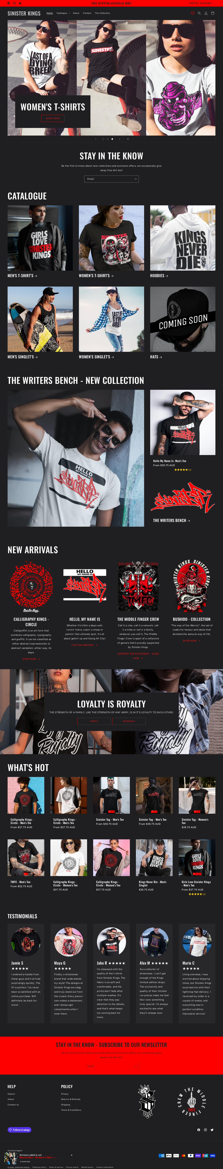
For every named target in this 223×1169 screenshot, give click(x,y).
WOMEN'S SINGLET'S (94, 356)
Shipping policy (39, 1167)
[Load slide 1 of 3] (103, 139)
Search (11, 1094)
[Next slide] (119, 139)
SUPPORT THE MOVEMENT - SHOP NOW (138, 656)
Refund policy (87, 1167)
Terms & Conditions (71, 1110)
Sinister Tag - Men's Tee (110, 819)
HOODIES (157, 275)
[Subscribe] (135, 179)
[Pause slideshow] (127, 139)
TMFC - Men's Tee (20, 882)
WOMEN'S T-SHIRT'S (94, 275)
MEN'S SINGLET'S (21, 356)
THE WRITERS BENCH (169, 520)
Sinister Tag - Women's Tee (195, 821)
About (11, 1099)
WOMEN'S (129, 721)
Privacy (65, 1094)
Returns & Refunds (71, 1099)
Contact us (13, 1104)
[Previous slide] (95, 139)
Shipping (65, 1104)
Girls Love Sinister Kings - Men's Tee (196, 883)
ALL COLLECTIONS (49, 118)
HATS (154, 356)
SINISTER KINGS (22, 1167)
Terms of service (56, 1167)
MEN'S (94, 721)
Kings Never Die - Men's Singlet (152, 883)
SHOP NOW (29, 659)
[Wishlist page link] (192, 13)
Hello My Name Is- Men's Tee (169, 460)
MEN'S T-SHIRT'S (20, 275)
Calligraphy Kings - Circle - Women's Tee (65, 883)
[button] (63, 13)
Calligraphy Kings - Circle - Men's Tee (22, 821)
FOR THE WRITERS (83, 645)
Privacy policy (72, 1167)
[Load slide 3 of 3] (112, 139)
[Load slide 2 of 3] (107, 139)
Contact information (104, 1167)
